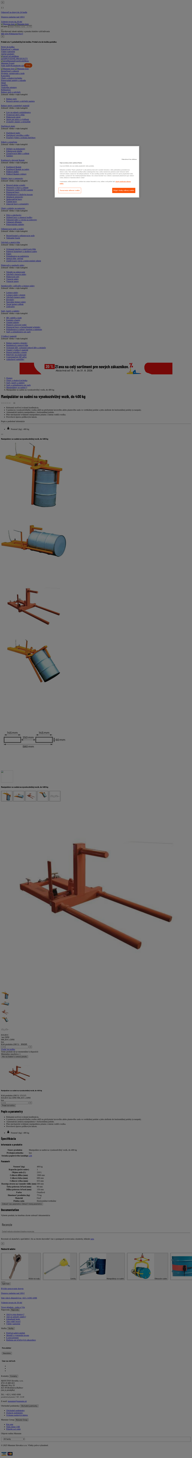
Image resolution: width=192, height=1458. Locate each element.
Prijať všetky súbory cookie (124, 190)
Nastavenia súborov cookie (70, 190)
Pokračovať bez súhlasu (129, 159)
